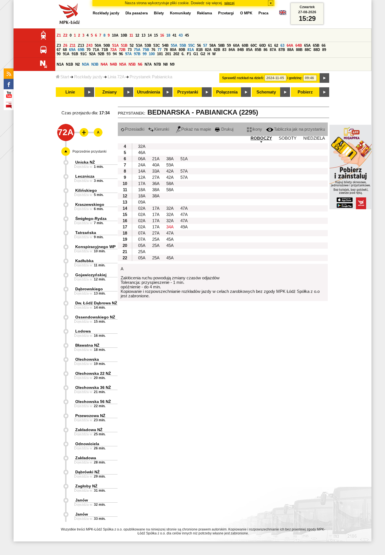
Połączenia (227, 92)
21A (156, 159)
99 (145, 54)
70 (88, 50)
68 (65, 50)
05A (141, 245)
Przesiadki (134, 129)
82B (217, 50)
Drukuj (226, 129)
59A (170, 165)
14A (141, 171)
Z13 (81, 45)
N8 (165, 64)
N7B (157, 64)
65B (316, 45)
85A (249, 50)
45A (170, 239)
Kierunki (161, 129)
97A (128, 54)
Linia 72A (116, 77)
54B (165, 45)
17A (141, 183)
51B (124, 45)
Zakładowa (85, 458)
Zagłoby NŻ (86, 486)
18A (141, 190)
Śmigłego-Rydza (91, 218)
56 (199, 45)
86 (265, 50)
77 (159, 50)
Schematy (266, 92)
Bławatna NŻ (87, 345)
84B (240, 50)
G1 (195, 54)
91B (75, 54)
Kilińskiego (86, 190)
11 (131, 35)
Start (64, 77)
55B (183, 45)
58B (221, 45)
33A (156, 171)
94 (115, 54)
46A (141, 152)
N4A (104, 64)
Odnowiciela (87, 444)
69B (81, 50)
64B (298, 45)
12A (141, 177)
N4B (113, 64)
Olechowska (87, 359)
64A (290, 45)
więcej (229, 3)
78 (166, 50)
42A (170, 171)
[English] (282, 13)
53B (148, 45)
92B (101, 54)
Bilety (159, 13)
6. (183, 54)
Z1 (59, 35)
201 (168, 54)
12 (137, 35)
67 (59, 50)
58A (212, 45)
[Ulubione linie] (82, 132)
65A (307, 45)
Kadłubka (84, 260)
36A (156, 183)
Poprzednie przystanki (89, 151)
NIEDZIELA (314, 138)
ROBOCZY (261, 138)
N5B (132, 64)
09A (141, 202)
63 (282, 45)
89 (324, 50)
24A (141, 165)
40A (156, 165)
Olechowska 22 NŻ (93, 373)
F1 (189, 54)
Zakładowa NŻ (89, 429)
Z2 (65, 35)
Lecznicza (84, 176)
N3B (94, 64)
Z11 (73, 45)
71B (104, 50)
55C (191, 45)
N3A (85, 64)
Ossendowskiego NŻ (95, 317)
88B (299, 50)
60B (245, 45)
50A (98, 45)
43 (181, 35)
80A (173, 50)
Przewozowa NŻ (90, 415)
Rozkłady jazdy (88, 77)
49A (184, 227)
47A (184, 208)
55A (174, 45)
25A (156, 239)
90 (59, 54)
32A (141, 146)
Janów (81, 500)
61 (270, 45)
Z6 (65, 45)
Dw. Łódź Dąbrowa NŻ (96, 303)
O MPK (246, 13)
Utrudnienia (148, 92)
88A (290, 50)
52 (132, 45)
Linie (70, 92)
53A (139, 45)
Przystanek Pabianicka (151, 77)
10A (115, 35)
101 (160, 54)
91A (66, 54)
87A (273, 50)
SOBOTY (288, 138)
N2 (77, 64)
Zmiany (109, 92)
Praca (263, 13)
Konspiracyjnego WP (95, 246)
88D (316, 50)
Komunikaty (180, 13)
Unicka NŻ (85, 162)
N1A (60, 64)
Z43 (89, 45)
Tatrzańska (85, 232)
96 (121, 54)
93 (108, 54)
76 (153, 50)
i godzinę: (294, 78)
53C (156, 45)
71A (96, 50)
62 (276, 45)
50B (106, 45)
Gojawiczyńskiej (91, 275)
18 (168, 35)
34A (170, 227)
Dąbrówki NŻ (87, 472)
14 (150, 35)
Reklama (204, 13)
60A (236, 45)
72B (122, 50)
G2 (202, 54)
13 (143, 35)
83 (224, 50)
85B (258, 50)
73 (130, 50)
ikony (257, 129)
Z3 (59, 45)
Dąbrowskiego (89, 289)
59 (229, 45)
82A (208, 50)
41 (174, 35)
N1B (69, 64)
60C (254, 45)
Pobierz (305, 92)
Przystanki (187, 92)
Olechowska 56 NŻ (93, 401)
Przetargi (226, 13)
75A (137, 50)
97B (137, 54)
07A (141, 233)
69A (72, 50)
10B (124, 35)
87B (281, 50)
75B (146, 50)
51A (115, 45)
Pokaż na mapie (196, 129)
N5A (122, 64)
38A (170, 159)
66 (324, 45)
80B (182, 50)
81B (199, 50)
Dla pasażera (136, 13)
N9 (172, 64)
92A (92, 54)
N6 (140, 64)
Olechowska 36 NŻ (93, 387)
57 (205, 45)
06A (141, 159)
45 (187, 35)
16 (162, 35)
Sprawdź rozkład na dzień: (243, 78)
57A (184, 171)
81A (190, 50)
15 (156, 35)
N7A (148, 64)
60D (262, 45)
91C (83, 54)
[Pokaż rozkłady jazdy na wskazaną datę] (324, 78)
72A (113, 50)
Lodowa (83, 331)
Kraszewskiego (89, 204)
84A (232, 50)
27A (156, 177)
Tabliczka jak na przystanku (299, 129)
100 (152, 54)
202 (176, 54)
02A (141, 208)
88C (308, 50)
